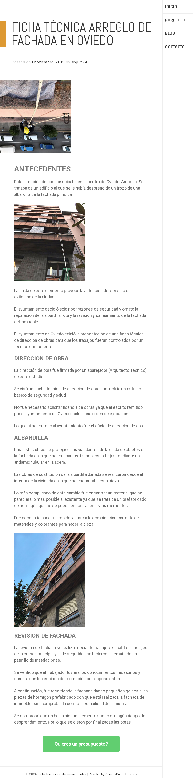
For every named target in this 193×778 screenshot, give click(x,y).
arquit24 (79, 62)
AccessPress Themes (121, 774)
